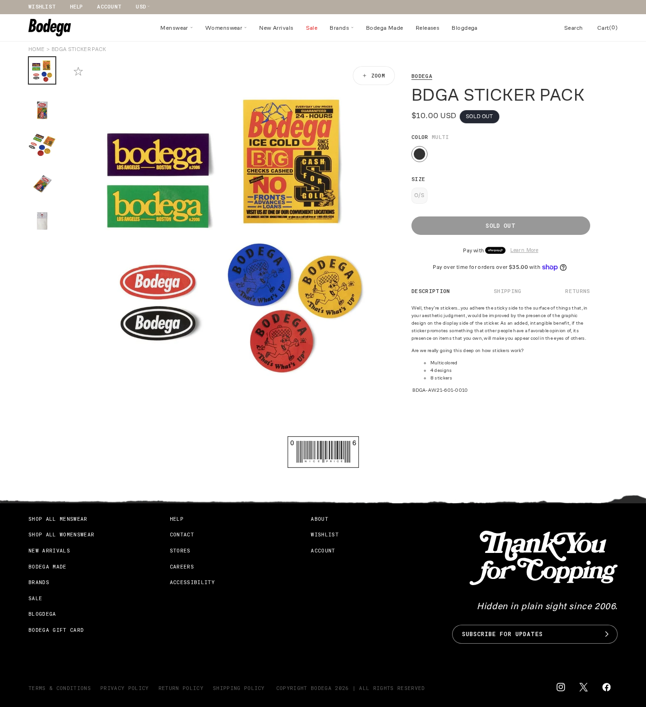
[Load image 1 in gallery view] (42, 70)
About (319, 518)
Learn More (524, 250)
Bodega (421, 75)
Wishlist (42, 6)
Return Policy (180, 687)
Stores (180, 550)
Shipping (508, 290)
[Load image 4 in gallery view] (42, 181)
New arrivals (49, 550)
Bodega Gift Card (56, 629)
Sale (35, 598)
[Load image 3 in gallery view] (42, 144)
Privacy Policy (124, 687)
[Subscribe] (606, 634)
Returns (577, 290)
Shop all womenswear (61, 534)
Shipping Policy (239, 687)
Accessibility (192, 582)
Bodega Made (47, 566)
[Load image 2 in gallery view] (42, 107)
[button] (176, 28)
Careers (182, 566)
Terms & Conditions (59, 687)
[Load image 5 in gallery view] (42, 218)
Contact (182, 534)
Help (76, 6)
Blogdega (42, 613)
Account (109, 6)
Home (36, 49)
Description (430, 290)
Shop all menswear (57, 518)
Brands (38, 582)
